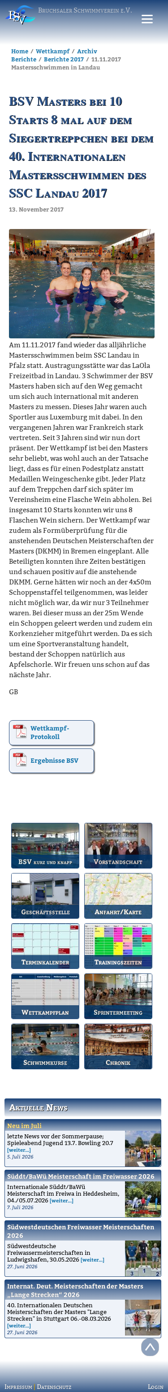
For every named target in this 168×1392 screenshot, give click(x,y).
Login (156, 1387)
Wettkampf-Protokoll (49, 732)
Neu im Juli (24, 1125)
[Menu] (147, 19)
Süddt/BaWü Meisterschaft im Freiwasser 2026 (81, 1176)
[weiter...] (19, 1149)
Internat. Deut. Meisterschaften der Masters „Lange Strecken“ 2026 (75, 1290)
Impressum (18, 1387)
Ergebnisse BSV (54, 760)
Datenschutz (54, 1387)
